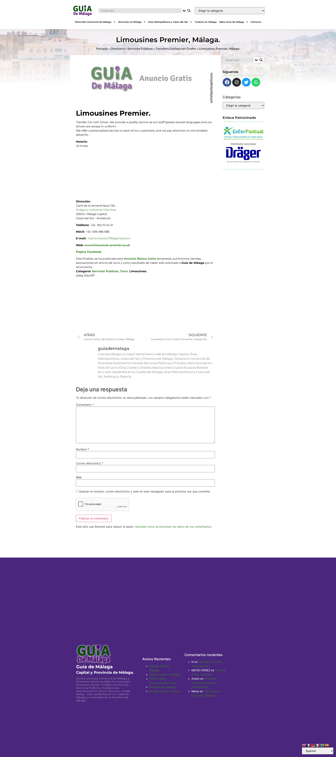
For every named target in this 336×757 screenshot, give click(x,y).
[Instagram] (236, 82)
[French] (308, 745)
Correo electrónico (89, 463)
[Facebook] (227, 82)
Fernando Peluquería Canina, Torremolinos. (203, 683)
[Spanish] (327, 745)
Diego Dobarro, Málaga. (165, 674)
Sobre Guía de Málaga (231, 21)
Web (79, 477)
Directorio (118, 48)
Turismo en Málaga (206, 21)
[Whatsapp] (255, 82)
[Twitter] (246, 82)
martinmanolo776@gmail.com (109, 238)
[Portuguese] (322, 745)
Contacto (256, 21)
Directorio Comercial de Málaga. (93, 21)
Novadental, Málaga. (162, 687)
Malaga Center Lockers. (165, 691)
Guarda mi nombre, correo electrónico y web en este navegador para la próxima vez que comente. (145, 491)
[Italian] (318, 745)
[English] (304, 745)
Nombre (82, 449)
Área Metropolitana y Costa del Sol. (168, 21)
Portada (102, 48)
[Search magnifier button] (189, 10)
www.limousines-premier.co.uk (107, 245)
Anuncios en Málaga (130, 21)
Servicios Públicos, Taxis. (110, 271)
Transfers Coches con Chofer (176, 48)
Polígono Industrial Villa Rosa (96, 210)
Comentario (85, 404)
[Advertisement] (145, 172)
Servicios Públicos (140, 48)
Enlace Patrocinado (239, 117)
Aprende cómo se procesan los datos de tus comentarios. (173, 526)
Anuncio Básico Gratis (140, 258)
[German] (313, 745)
